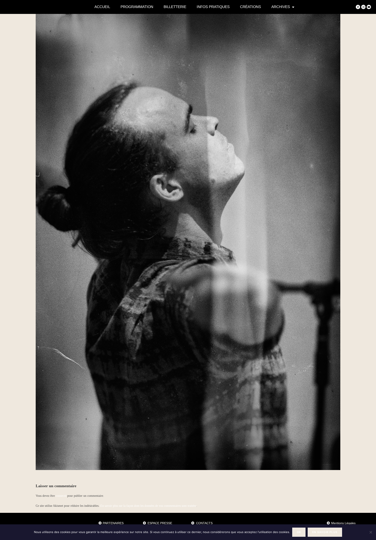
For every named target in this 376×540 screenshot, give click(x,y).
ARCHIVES (280, 7)
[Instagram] (363, 7)
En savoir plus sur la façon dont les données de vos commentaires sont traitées (148, 505)
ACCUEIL (102, 7)
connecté (61, 495)
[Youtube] (369, 7)
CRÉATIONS (250, 7)
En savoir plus (324, 532)
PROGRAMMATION (137, 7)
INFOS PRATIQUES (213, 7)
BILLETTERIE (175, 7)
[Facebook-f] (358, 7)
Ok (299, 532)
